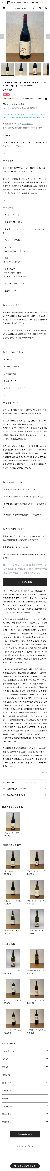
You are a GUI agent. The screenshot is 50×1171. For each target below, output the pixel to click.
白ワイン (5, 1059)
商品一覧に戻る (25, 1134)
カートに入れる (25, 582)
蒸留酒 (5, 1098)
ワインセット (7, 1106)
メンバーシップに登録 (11, 108)
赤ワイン (5, 1067)
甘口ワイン (6, 1083)
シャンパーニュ (8, 1051)
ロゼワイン (6, 1075)
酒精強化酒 (7, 1090)
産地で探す (6, 1114)
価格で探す (6, 1122)
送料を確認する (27, 124)
